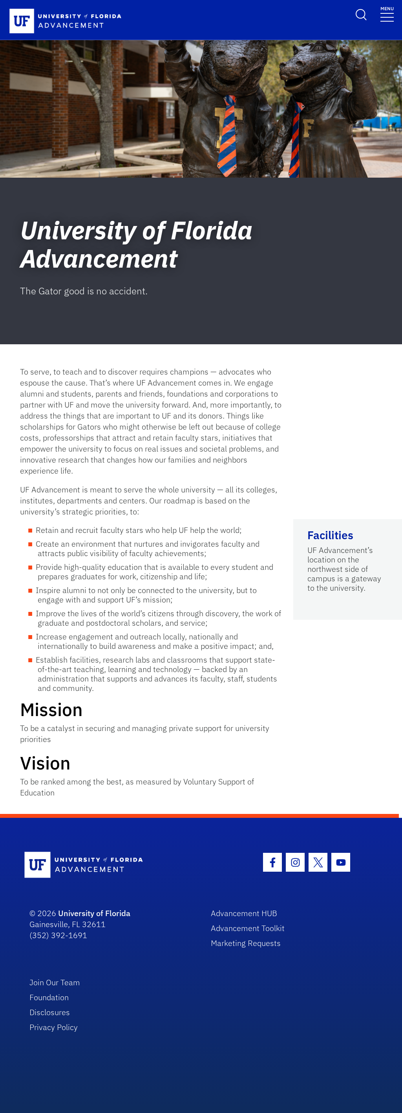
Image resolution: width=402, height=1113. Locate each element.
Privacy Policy (53, 1027)
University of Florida (94, 913)
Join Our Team (54, 982)
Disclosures (49, 1012)
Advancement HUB (244, 913)
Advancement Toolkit (248, 928)
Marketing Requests (246, 943)
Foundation (49, 997)
